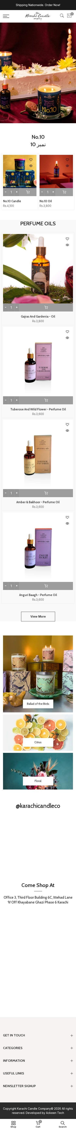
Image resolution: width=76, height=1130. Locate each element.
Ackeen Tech (55, 1112)
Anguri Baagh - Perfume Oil (38, 595)
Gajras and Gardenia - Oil (38, 316)
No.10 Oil (46, 201)
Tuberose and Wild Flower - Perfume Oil (38, 409)
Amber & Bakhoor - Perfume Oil (38, 502)
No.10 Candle (12, 201)
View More (38, 616)
